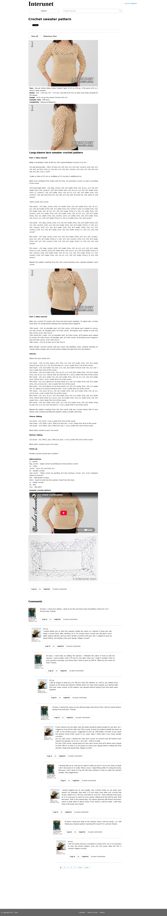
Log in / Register (131, 3)
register (46, 589)
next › (80, 867)
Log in (34, 589)
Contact (82, 912)
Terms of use (92, 912)
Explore (44, 11)
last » (87, 867)
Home (102, 912)
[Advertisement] (63, 890)
